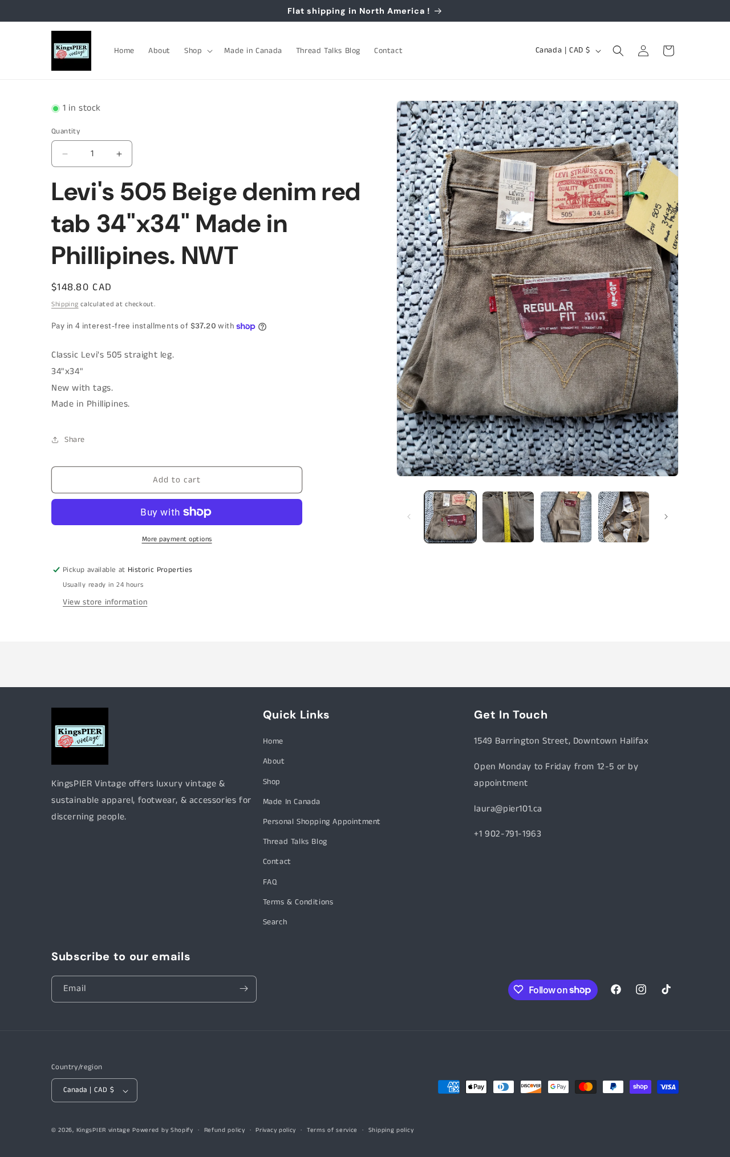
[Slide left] (408, 516)
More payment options (177, 539)
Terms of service (332, 1130)
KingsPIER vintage (103, 1130)
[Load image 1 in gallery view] (450, 517)
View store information (105, 602)
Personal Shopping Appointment (322, 821)
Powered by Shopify (162, 1130)
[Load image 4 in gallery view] (624, 517)
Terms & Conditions (298, 902)
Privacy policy (276, 1130)
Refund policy (224, 1130)
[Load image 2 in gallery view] (508, 517)
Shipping (65, 304)
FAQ (270, 882)
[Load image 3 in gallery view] (566, 517)
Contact (277, 861)
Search (275, 922)
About (274, 761)
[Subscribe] (243, 988)
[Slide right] (666, 516)
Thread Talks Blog (295, 841)
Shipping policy (391, 1130)
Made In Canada (292, 801)
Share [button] (74, 439)
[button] (197, 51)
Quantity (65, 131)
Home (273, 741)
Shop (272, 781)
